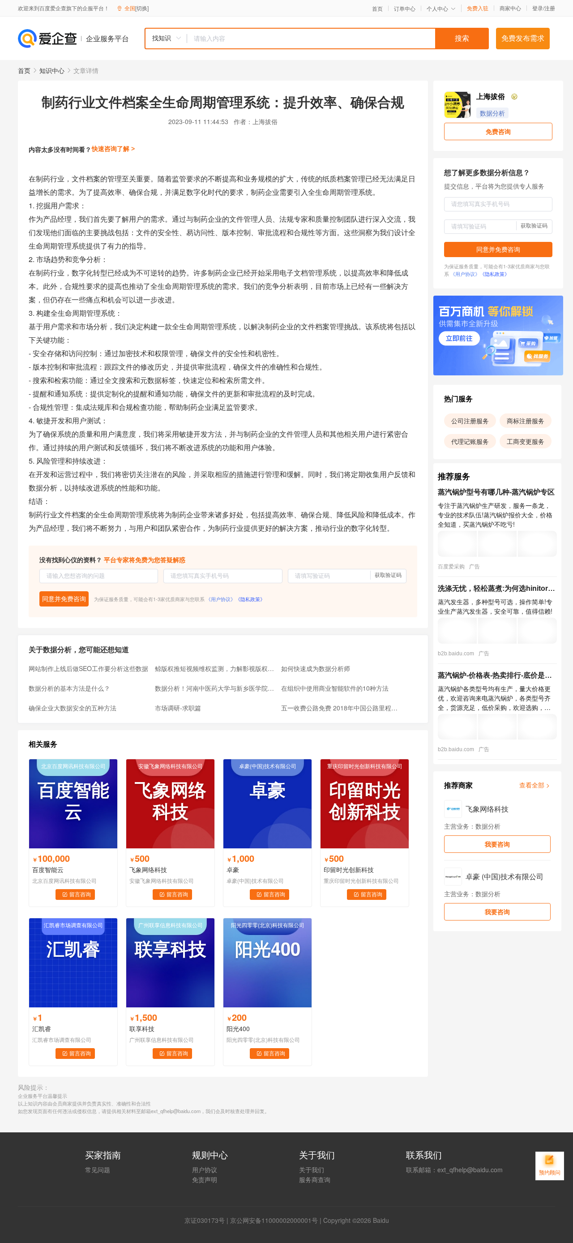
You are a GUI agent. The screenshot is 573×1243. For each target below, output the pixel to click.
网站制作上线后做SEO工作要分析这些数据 (88, 668)
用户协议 (204, 1169)
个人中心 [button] (437, 8)
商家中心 (510, 8)
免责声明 (204, 1179)
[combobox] (316, 38)
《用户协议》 (220, 598)
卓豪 (233, 869)
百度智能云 (48, 869)
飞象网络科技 (148, 869)
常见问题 (97, 1169)
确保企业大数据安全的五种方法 (72, 707)
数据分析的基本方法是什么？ (69, 688)
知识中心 (51, 70)
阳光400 (238, 1028)
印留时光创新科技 (349, 869)
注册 (549, 8)
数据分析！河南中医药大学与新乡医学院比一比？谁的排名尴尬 (215, 688)
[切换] (142, 8)
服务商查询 (314, 1179)
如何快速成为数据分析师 (315, 668)
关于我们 (311, 1169)
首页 (377, 8)
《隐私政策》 (250, 598)
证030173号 (208, 1220)
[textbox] (338, 38)
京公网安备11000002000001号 (274, 1220)
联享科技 (141, 1028)
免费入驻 (477, 8)
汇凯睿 (41, 1028)
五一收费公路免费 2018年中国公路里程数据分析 (341, 707)
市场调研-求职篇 (178, 707)
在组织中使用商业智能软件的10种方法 (335, 688)
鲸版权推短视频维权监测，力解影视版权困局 (215, 668)
